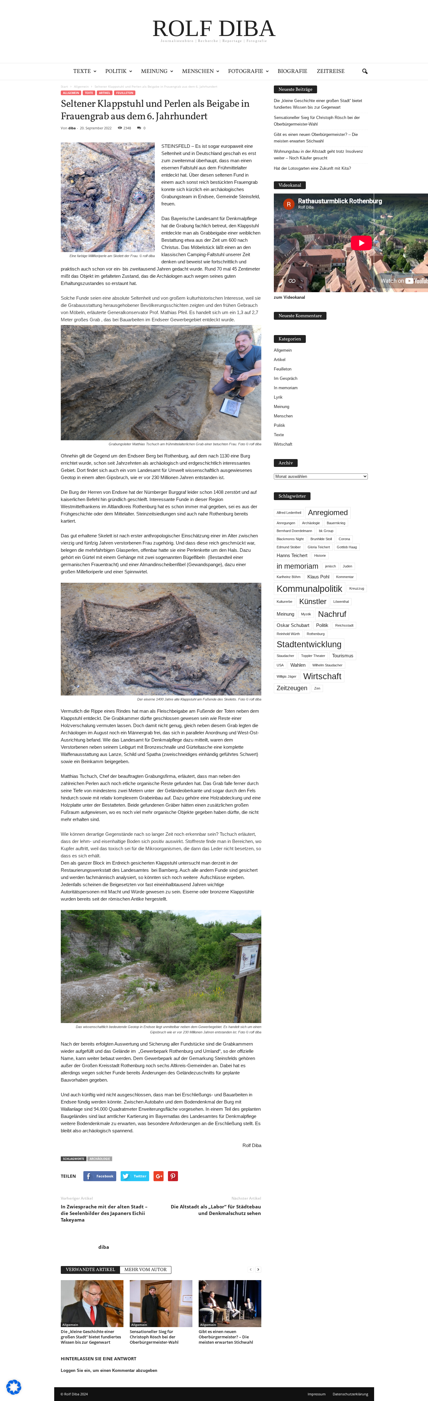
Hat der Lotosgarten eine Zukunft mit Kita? (312, 168)
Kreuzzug (356, 588)
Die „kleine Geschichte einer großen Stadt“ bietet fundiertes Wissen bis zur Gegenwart (91, 1337)
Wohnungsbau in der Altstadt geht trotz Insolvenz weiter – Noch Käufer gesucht (318, 154)
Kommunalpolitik (309, 588)
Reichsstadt (344, 625)
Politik (116, 71)
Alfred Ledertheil (289, 512)
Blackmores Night (290, 539)
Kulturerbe (284, 601)
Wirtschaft (283, 444)
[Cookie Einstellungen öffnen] (13, 1393)
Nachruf (332, 614)
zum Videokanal (289, 297)
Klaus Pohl (318, 576)
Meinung (154, 71)
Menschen (198, 71)
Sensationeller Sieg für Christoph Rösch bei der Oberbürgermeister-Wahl (154, 1337)
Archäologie (100, 1159)
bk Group (326, 531)
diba (72, 128)
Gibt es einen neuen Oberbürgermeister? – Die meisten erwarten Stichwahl (226, 1337)
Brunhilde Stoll (321, 539)
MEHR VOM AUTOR (145, 1270)
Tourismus (342, 655)
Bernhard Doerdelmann (294, 531)
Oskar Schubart (293, 625)
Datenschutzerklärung (350, 1394)
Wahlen (297, 665)
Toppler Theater (313, 656)
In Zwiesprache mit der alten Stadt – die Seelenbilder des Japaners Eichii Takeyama (104, 1213)
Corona (344, 539)
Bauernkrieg (336, 523)
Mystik (306, 614)
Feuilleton (124, 93)
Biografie (292, 71)
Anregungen (286, 523)
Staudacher (285, 656)
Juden (347, 566)
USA (280, 665)
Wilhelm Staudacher (327, 665)
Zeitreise (331, 71)
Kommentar (345, 577)
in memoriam (297, 566)
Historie (320, 555)
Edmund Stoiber (289, 547)
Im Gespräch (285, 378)
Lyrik (278, 397)
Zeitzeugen (292, 688)
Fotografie (245, 71)
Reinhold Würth (288, 634)
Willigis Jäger (286, 676)
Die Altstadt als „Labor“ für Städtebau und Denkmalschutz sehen (216, 1209)
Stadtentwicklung (309, 644)
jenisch (330, 566)
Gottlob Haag (347, 547)
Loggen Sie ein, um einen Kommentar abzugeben (109, 1370)
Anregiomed (328, 512)
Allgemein (71, 93)
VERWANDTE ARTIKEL (90, 1270)
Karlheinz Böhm (288, 577)
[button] (365, 72)
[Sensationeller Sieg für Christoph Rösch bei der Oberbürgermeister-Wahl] (161, 1303)
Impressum (317, 1394)
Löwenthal (341, 601)
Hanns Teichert (292, 555)
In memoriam (286, 387)
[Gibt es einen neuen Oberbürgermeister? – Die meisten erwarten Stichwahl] (230, 1303)
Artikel (104, 93)
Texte (82, 71)
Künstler (312, 601)
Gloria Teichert (319, 547)
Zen (317, 688)
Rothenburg (316, 634)
